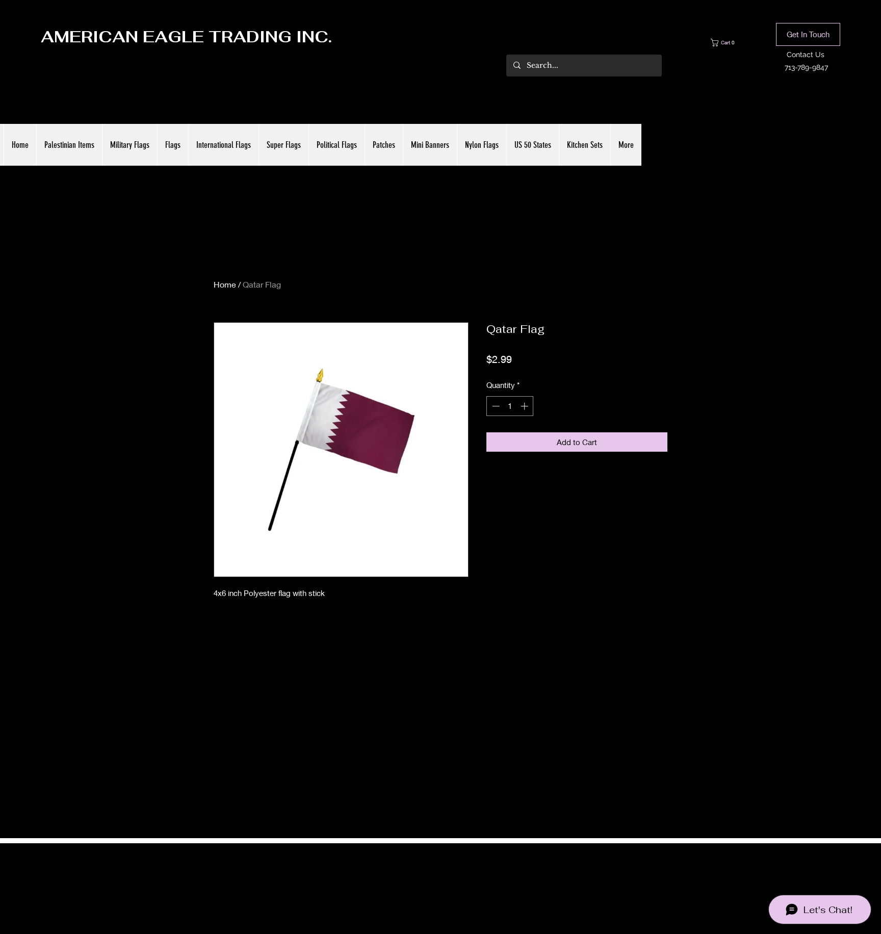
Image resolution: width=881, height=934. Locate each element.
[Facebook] (425, 879)
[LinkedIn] (456, 879)
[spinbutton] (510, 406)
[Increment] (525, 406)
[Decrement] (495, 406)
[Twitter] (440, 879)
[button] (730, 42)
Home (225, 284)
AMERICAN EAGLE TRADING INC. (186, 37)
